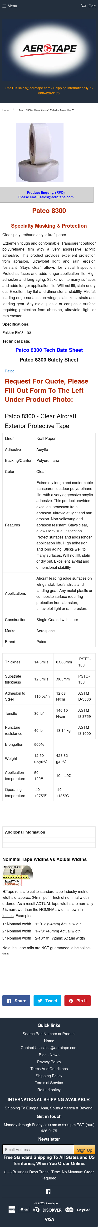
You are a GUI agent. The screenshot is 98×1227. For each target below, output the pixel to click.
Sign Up (84, 1150)
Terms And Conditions (49, 1068)
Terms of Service (49, 1082)
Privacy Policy (49, 1061)
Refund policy (49, 1089)
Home (5, 110)
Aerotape (51, 1203)
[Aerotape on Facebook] (48, 1191)
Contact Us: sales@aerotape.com (49, 1047)
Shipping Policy (49, 1075)
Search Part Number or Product (49, 1033)
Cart (92, 6)
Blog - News (49, 1054)
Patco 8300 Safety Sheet (49, 359)
